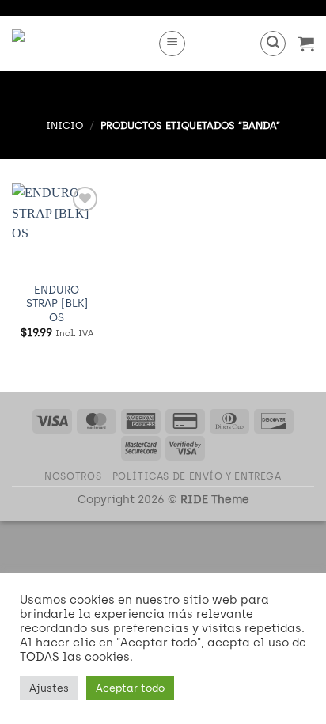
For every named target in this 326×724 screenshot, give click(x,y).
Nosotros (72, 476)
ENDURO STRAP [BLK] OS (57, 303)
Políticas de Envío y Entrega (197, 476)
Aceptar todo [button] (130, 688)
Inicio (64, 125)
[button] (172, 43)
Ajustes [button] (49, 688)
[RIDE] (79, 43)
